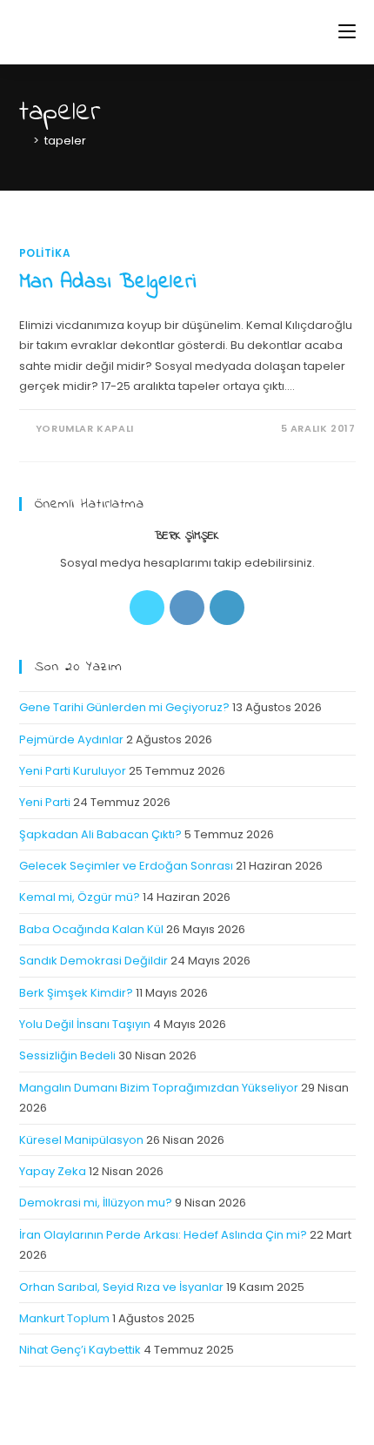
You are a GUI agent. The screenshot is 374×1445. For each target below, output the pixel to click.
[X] (147, 607)
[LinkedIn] (227, 607)
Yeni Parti (44, 802)
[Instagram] (187, 607)
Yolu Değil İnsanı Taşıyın (84, 1024)
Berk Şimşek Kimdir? (76, 993)
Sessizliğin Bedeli (67, 1055)
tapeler (65, 140)
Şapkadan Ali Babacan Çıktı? (100, 834)
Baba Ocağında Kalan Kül (91, 929)
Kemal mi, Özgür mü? (79, 897)
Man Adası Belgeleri (108, 282)
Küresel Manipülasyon (81, 1140)
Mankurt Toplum (64, 1318)
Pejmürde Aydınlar (71, 739)
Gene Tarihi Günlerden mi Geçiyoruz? (124, 707)
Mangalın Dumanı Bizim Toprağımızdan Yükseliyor (158, 1087)
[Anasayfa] (23, 140)
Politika (45, 252)
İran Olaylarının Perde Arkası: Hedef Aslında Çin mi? (163, 1235)
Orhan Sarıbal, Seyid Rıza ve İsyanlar (121, 1287)
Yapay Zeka (52, 1171)
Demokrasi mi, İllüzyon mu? (95, 1202)
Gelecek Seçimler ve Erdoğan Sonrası (126, 865)
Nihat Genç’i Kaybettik (80, 1349)
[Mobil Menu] (347, 31)
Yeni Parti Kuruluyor (72, 771)
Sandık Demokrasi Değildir (93, 960)
